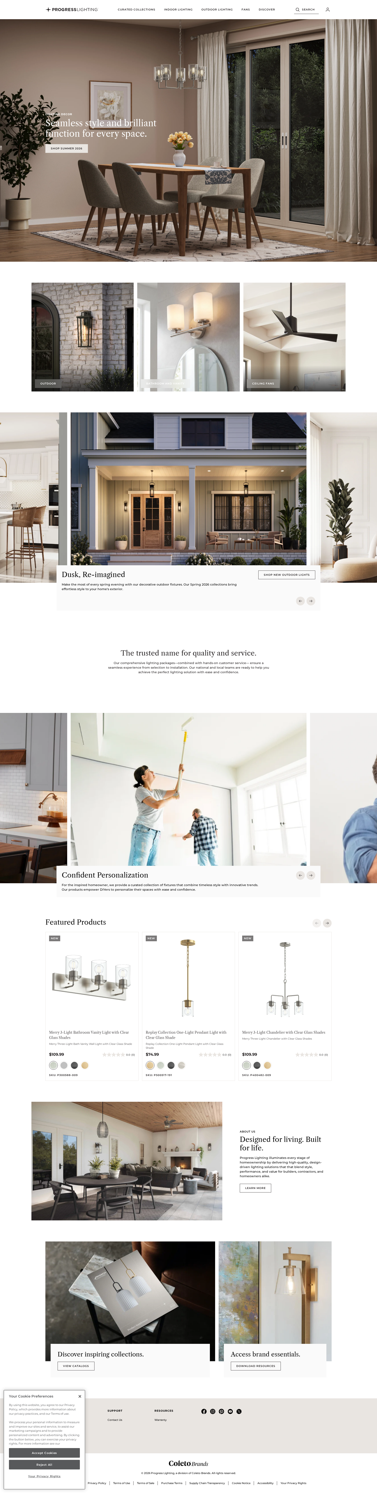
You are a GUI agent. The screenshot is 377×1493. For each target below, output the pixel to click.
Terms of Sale (145, 1483)
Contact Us (115, 1419)
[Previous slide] (300, 601)
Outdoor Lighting (217, 9)
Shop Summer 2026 (66, 148)
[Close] (80, 1396)
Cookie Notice (241, 1483)
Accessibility (265, 1483)
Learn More (255, 1188)
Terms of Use (121, 1483)
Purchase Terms (171, 1483)
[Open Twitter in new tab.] (239, 1413)
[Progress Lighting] (72, 9)
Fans (246, 9)
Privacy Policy (97, 1483)
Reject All (44, 1464)
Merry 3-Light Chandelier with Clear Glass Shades (283, 1032)
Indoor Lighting (178, 9)
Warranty (160, 1419)
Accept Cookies (44, 1453)
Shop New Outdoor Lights (287, 574)
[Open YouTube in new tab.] (230, 1413)
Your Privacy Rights (293, 1483)
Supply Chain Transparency (207, 1483)
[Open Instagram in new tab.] (212, 1413)
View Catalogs (76, 1366)
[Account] (328, 9)
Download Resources (255, 1366)
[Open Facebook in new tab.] (204, 1413)
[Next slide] (311, 601)
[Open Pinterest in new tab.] (221, 1413)
